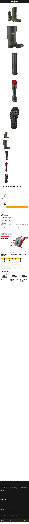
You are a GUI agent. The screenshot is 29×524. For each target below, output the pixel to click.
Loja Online (4, 4)
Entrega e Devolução (4, 211)
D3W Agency (11, 520)
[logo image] (14, 1)
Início (1, 4)
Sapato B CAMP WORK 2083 (4, 279)
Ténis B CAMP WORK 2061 (23, 279)
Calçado (7, 4)
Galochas (7, 215)
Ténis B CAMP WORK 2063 (13, 279)
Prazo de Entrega (4, 212)
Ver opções (2, 281)
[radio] (5, 193)
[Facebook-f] (25, 520)
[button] (26, 271)
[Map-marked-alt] (27, 520)
